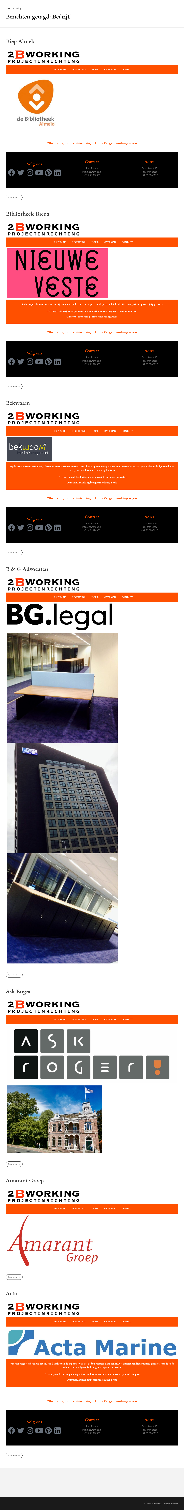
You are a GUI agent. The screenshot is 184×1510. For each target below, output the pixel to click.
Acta (11, 1293)
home (94, 69)
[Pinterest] (48, 172)
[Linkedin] (57, 172)
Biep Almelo (21, 41)
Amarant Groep (25, 1180)
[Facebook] (11, 172)
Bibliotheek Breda (27, 214)
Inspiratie (60, 69)
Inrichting (79, 69)
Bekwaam (18, 403)
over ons (110, 69)
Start (9, 8)
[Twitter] (20, 172)
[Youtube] (39, 172)
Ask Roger (18, 991)
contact (127, 69)
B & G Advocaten (27, 569)
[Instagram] (29, 172)
